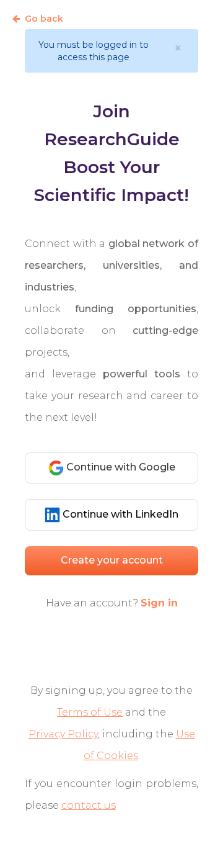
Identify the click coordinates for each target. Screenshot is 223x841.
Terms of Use (90, 712)
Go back (44, 18)
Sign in (159, 603)
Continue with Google (119, 467)
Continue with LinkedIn (119, 514)
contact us (88, 805)
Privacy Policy (63, 734)
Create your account (112, 560)
